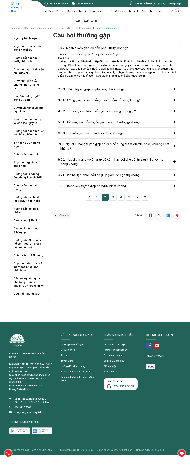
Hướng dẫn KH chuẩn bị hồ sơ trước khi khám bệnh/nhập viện (29, 243)
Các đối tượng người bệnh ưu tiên (27, 98)
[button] (8, 453)
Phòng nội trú (111, 371)
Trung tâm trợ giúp (113, 355)
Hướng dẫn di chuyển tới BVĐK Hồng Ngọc (27, 198)
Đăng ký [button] (160, 3)
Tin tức (64, 355)
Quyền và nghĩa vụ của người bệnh (29, 109)
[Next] (137, 197)
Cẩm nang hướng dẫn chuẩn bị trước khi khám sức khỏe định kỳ (29, 282)
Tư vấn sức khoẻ (115, 11)
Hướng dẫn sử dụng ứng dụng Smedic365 (28, 175)
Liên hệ (169, 11)
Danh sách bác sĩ (76, 11)
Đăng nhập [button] (175, 3)
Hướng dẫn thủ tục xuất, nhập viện (26, 59)
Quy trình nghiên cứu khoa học (27, 164)
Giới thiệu (47, 11)
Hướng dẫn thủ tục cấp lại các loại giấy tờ (28, 121)
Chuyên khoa (96, 11)
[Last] (145, 197)
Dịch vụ (60, 11)
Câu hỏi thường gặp (26, 293)
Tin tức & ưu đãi (137, 11)
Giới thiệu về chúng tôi (72, 344)
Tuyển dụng (156, 11)
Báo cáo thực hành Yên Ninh (76, 371)
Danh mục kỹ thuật (26, 220)
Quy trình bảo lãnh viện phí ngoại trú (29, 71)
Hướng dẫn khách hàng (73, 366)
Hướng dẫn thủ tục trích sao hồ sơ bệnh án (29, 132)
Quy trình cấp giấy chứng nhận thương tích (26, 84)
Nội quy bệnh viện (25, 38)
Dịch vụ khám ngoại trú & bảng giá (29, 230)
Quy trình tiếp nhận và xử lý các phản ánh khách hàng (28, 267)
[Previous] (89, 197)
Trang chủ (14, 28)
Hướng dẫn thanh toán (115, 349)
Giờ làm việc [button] (110, 366)
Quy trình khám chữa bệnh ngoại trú (27, 47)
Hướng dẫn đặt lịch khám (26, 210)
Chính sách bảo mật (27, 154)
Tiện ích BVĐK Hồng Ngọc (27, 144)
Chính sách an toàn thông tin (26, 187)
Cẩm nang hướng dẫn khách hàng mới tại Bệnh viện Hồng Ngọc (57, 28)
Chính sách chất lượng (28, 255)
